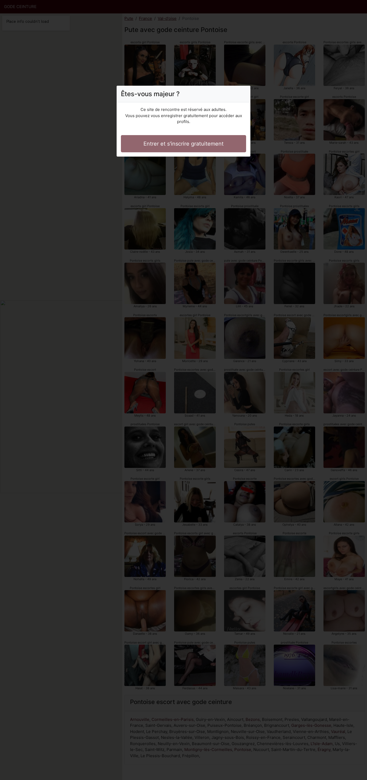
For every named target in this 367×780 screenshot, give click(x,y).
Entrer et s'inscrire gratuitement (183, 143)
